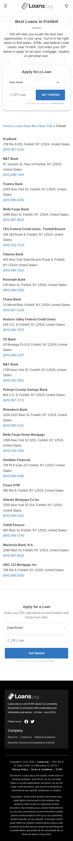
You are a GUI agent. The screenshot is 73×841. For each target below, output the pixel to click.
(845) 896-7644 (13, 174)
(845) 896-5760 (13, 535)
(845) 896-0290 (13, 476)
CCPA (59, 769)
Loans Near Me (25, 126)
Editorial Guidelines (45, 737)
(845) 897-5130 (13, 149)
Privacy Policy (20, 769)
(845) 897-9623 (13, 220)
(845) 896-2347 (13, 355)
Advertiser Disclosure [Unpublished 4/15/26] (31, 742)
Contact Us (26, 737)
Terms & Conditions (42, 769)
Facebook (26, 721)
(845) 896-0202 (13, 515)
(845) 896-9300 (13, 290)
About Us (13, 737)
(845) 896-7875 (13, 330)
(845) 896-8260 (13, 200)
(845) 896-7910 (13, 270)
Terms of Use (58, 103)
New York (46, 126)
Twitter (32, 721)
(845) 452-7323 (13, 245)
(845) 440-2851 (13, 380)
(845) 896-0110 (13, 425)
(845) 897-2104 (13, 310)
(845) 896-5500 (13, 575)
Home (7, 126)
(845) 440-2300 (13, 450)
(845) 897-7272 (13, 400)
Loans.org (42, 762)
